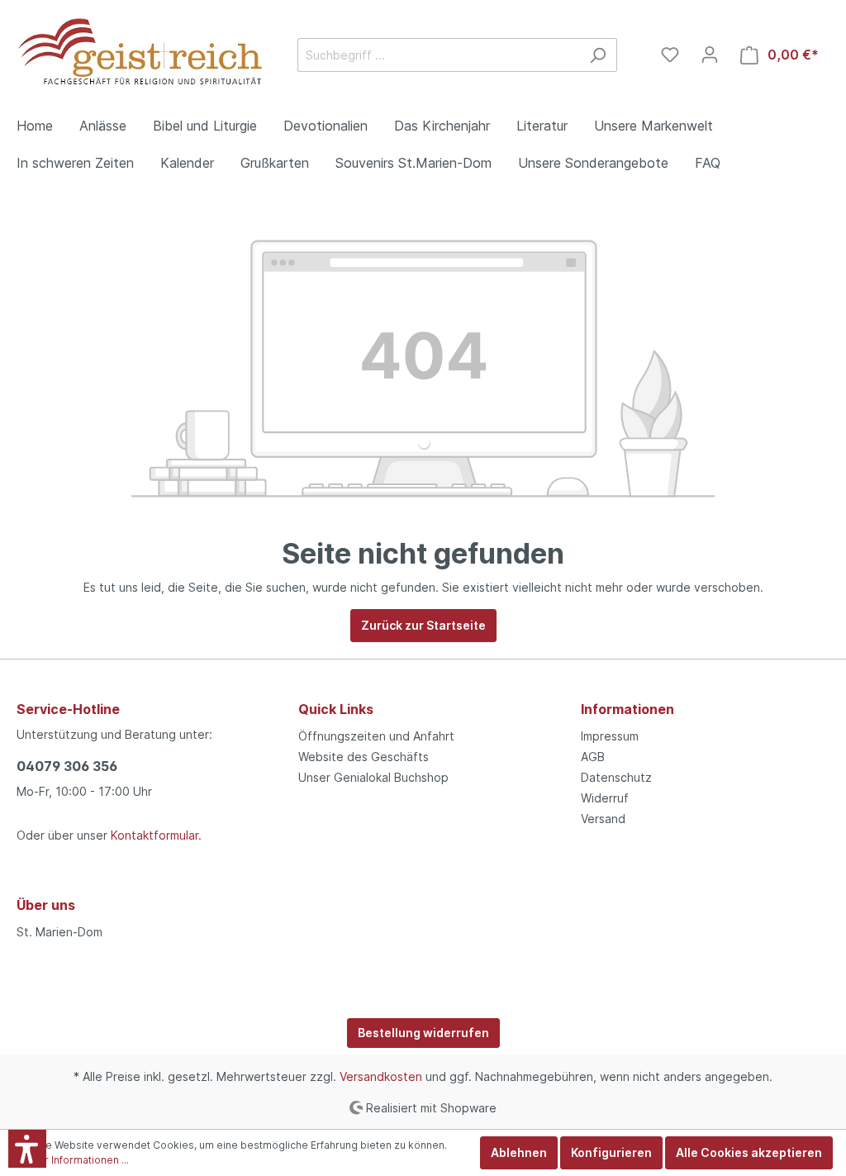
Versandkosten (381, 1076)
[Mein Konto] (710, 54)
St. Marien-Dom (59, 932)
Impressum (610, 736)
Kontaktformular (154, 835)
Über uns (46, 905)
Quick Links (335, 709)
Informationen (627, 709)
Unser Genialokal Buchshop (373, 777)
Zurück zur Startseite (423, 625)
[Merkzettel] (670, 54)
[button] (27, 1149)
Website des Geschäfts (363, 757)
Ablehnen (519, 1152)
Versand (603, 819)
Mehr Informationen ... (76, 1160)
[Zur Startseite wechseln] (140, 52)
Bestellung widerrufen (423, 1033)
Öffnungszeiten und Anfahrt (376, 736)
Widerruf (605, 798)
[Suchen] (597, 55)
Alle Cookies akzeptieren (749, 1152)
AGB (593, 757)
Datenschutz (616, 777)
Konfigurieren (611, 1152)
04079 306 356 (67, 766)
